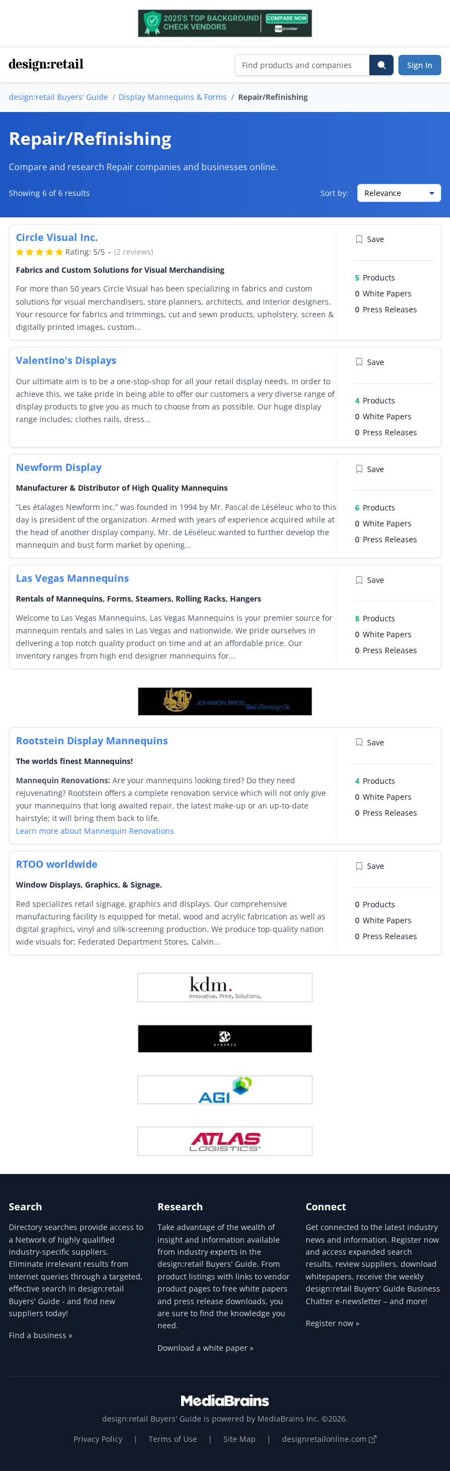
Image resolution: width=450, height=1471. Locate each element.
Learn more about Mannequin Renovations (95, 831)
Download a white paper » (206, 1348)
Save (375, 239)
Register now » (332, 1323)
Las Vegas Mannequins (72, 578)
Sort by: (334, 193)
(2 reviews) (133, 251)
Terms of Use (173, 1439)
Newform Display (59, 467)
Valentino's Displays (66, 360)
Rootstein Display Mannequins (92, 740)
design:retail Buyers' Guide (58, 97)
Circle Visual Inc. (57, 237)
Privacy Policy (98, 1439)
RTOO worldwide (57, 864)
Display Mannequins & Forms (173, 97)
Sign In (419, 65)
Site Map (239, 1439)
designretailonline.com (325, 1439)
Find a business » (40, 1335)
